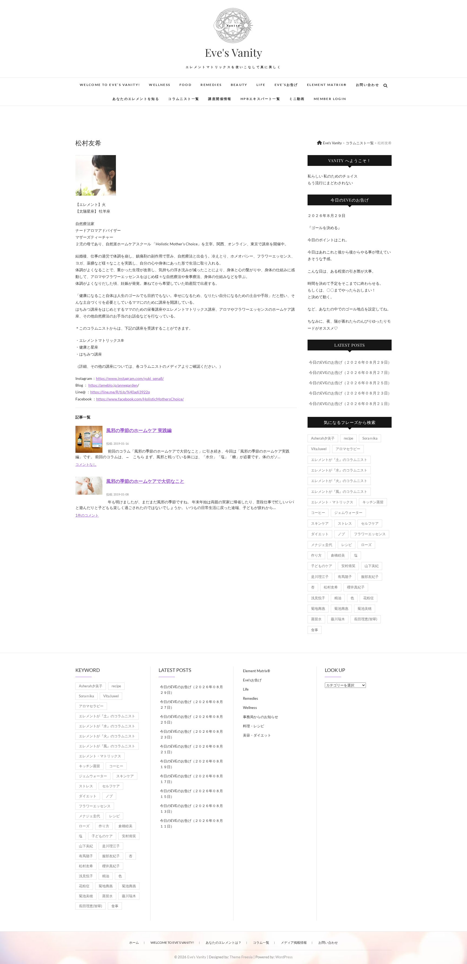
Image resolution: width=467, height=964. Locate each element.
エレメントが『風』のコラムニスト (339, 491)
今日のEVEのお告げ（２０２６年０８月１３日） (191, 809)
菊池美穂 (365, 608)
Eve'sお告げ (252, 680)
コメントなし (85, 465)
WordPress (284, 957)
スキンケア (320, 523)
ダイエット (320, 534)
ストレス (345, 523)
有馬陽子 (345, 576)
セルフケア (370, 523)
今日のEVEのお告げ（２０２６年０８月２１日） (350, 403)
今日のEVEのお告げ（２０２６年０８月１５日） (191, 794)
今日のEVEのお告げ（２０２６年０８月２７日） (350, 372)
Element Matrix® (327, 85)
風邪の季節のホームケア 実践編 (139, 430)
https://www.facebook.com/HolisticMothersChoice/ (140, 399)
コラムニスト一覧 (183, 99)
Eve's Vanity (233, 52)
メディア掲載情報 (294, 942)
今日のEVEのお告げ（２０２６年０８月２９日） (350, 362)
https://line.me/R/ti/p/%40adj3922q (120, 392)
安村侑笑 (348, 566)
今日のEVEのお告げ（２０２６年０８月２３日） (350, 393)
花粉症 (368, 598)
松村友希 (331, 587)
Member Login (330, 99)
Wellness (159, 85)
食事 (314, 630)
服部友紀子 (370, 576)
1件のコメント (87, 515)
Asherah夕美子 (323, 438)
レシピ (346, 545)
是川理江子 (320, 576)
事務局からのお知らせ (260, 717)
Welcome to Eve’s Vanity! (110, 85)
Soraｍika (370, 438)
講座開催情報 (219, 99)
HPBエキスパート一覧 (260, 99)
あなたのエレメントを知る (135, 99)
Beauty (239, 85)
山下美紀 (372, 566)
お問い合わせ (367, 85)
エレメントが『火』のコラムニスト (339, 480)
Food (185, 85)
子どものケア (321, 566)
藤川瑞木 (338, 619)
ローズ (366, 545)
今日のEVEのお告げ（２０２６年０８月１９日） (191, 764)
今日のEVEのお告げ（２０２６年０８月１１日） (191, 823)
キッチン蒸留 (372, 502)
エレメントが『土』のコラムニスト (339, 459)
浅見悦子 (318, 598)
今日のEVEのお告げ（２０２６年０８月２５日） (350, 382)
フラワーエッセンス (370, 534)
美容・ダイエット (257, 735)
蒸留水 (316, 619)
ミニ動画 (297, 99)
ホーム (134, 942)
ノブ (341, 534)
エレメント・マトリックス (332, 502)
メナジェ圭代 (321, 545)
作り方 (316, 555)
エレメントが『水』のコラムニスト (339, 470)
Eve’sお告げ (286, 85)
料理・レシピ (253, 726)
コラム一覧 (261, 942)
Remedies (211, 85)
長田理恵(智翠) (365, 619)
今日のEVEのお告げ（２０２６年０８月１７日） (191, 779)
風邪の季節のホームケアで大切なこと (145, 481)
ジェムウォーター (348, 512)
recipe (348, 438)
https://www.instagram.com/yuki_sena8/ (130, 378)
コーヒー (318, 512)
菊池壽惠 (341, 608)
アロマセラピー (348, 449)
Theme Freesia (241, 957)
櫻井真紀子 (356, 587)
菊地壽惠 (318, 608)
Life (261, 85)
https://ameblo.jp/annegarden (113, 385)
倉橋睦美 (338, 555)
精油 (337, 598)
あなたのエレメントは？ (223, 942)
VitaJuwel (318, 449)
